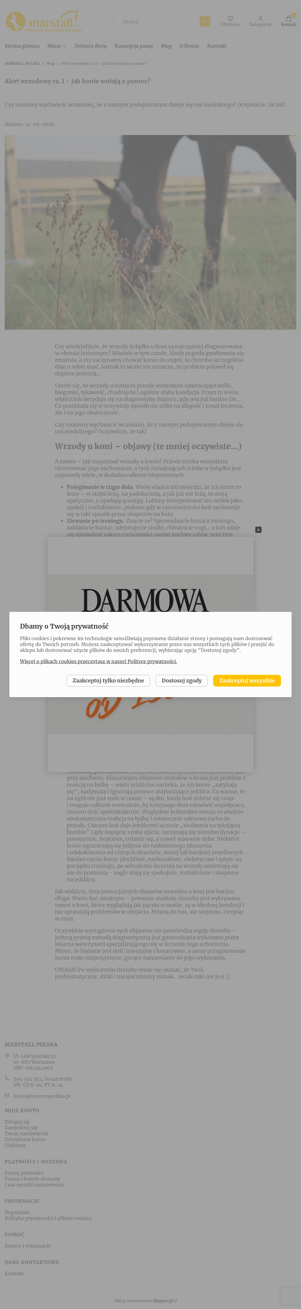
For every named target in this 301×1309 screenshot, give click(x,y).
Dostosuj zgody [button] (182, 680)
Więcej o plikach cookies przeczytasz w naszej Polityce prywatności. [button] (98, 661)
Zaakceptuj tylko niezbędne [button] (108, 680)
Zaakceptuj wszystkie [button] (247, 680)
